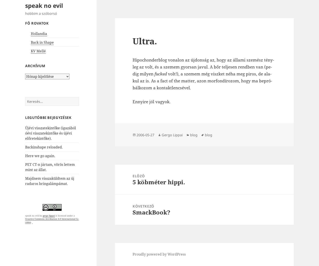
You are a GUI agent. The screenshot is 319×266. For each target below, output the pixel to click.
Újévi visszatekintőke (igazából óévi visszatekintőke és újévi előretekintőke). (50, 133)
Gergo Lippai (172, 135)
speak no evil (44, 6)
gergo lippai (49, 215)
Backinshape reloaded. (44, 147)
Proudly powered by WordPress (159, 254)
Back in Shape (42, 42)
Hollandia (39, 33)
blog (193, 135)
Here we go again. (40, 155)
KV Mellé (38, 51)
